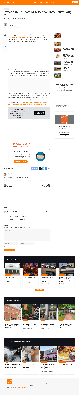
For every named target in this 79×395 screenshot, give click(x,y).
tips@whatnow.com (60, 109)
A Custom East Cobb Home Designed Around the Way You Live (68, 75)
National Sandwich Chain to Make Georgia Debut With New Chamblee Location (48, 324)
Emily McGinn (71, 44)
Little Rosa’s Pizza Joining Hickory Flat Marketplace (68, 68)
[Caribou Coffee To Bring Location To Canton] (57, 44)
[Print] (16, 27)
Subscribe (75, 2)
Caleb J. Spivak (14, 23)
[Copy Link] (14, 27)
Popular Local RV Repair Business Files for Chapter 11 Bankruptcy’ (30, 366)
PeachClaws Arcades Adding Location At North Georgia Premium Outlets (68, 55)
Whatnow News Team (9, 283)
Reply (48, 211)
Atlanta (7, 320)
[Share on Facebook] (9, 27)
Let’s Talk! (65, 95)
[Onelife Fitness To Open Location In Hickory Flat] (57, 63)
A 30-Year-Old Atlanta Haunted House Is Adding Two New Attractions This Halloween (30, 279)
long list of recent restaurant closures (32, 102)
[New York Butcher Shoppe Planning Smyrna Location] (57, 50)
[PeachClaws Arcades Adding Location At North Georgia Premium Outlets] (57, 56)
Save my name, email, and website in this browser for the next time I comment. (20, 246)
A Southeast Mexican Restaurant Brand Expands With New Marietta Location (30, 324)
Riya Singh (25, 282)
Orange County (62, 361)
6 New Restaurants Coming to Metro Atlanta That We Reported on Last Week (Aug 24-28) (69, 35)
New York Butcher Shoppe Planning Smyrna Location (68, 49)
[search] (69, 2)
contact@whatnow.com (20, 387)
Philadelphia (44, 361)
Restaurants (36, 2)
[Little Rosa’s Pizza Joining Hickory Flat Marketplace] (57, 69)
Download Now (65, 135)
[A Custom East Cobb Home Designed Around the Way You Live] (57, 75)
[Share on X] (11, 27)
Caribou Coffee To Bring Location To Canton (68, 43)
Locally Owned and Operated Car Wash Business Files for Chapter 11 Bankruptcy (12, 366)
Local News (8, 275)
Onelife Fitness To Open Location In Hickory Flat (68, 62)
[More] (19, 27)
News (7, 361)
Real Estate (46, 2)
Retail (41, 2)
